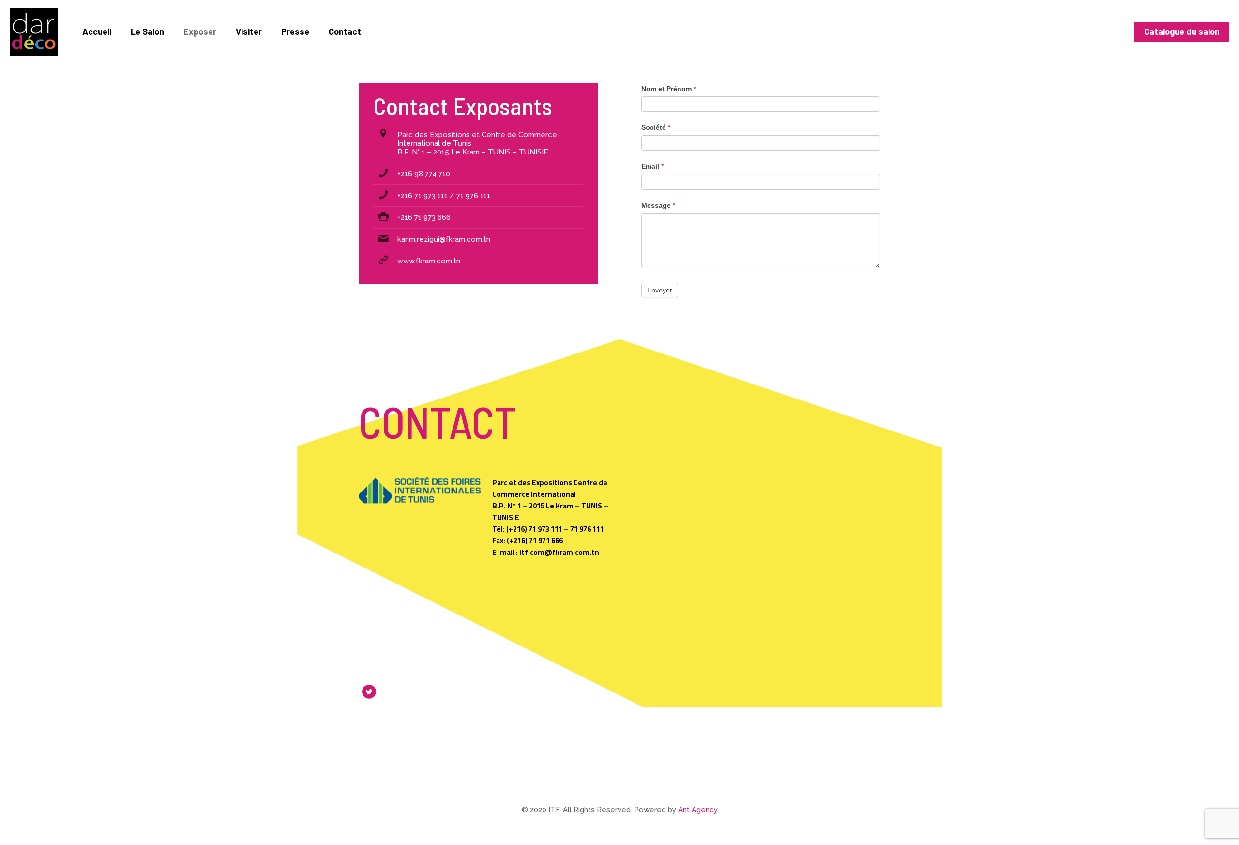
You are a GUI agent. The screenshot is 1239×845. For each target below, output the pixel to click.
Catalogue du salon (1182, 31)
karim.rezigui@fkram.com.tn (443, 239)
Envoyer (659, 290)
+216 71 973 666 (424, 217)
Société (655, 127)
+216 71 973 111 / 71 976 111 (443, 195)
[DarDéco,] (34, 31)
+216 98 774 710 (423, 173)
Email (652, 166)
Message (658, 205)
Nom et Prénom (668, 88)
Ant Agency (698, 809)
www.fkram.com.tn (428, 261)
